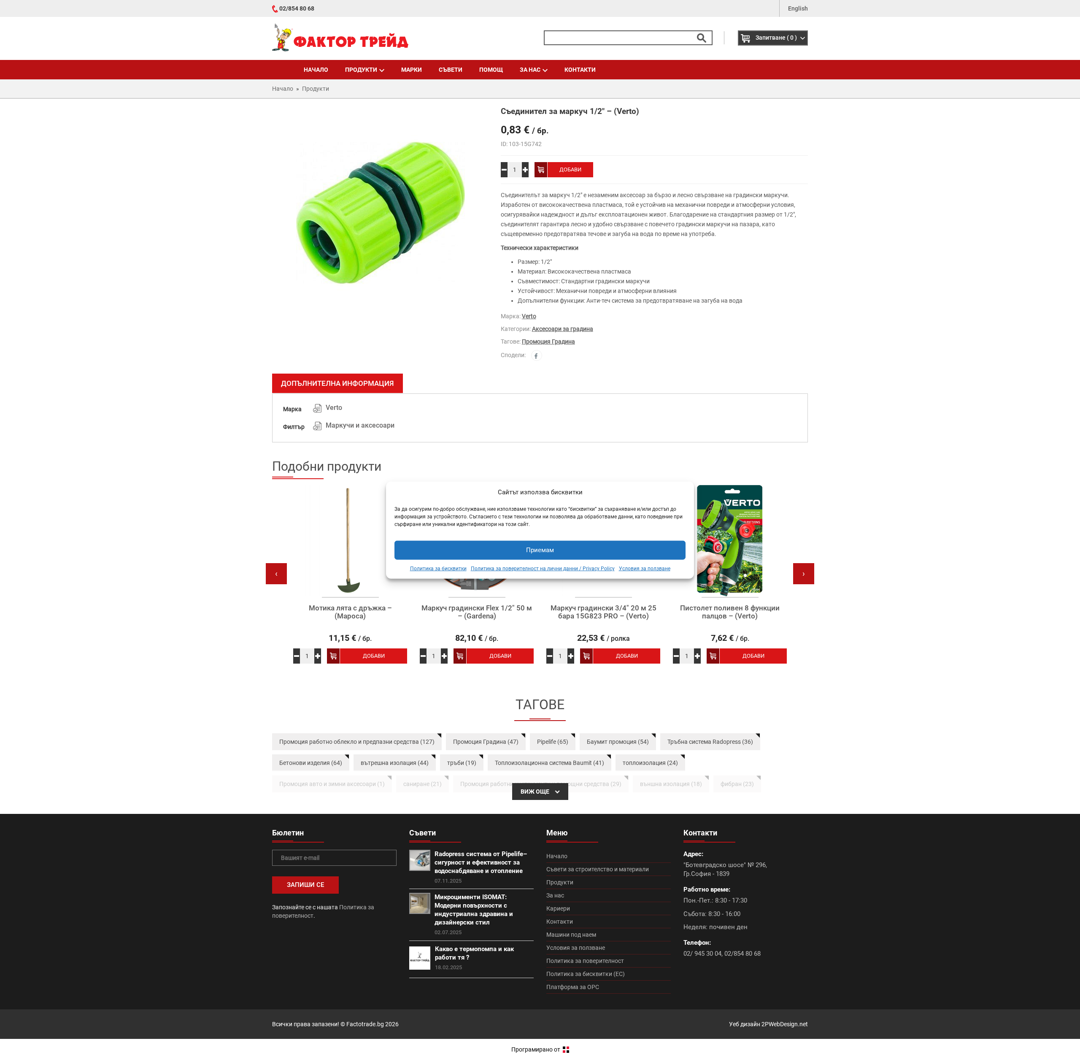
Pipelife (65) (552, 741)
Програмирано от (536, 1049)
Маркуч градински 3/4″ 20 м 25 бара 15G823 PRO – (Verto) (603, 612)
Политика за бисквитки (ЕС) (585, 974)
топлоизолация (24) (650, 762)
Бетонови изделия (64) (310, 762)
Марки (411, 69)
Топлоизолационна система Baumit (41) (549, 762)
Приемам (540, 550)
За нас (530, 69)
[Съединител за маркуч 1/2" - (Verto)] (380, 212)
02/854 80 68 (296, 8)
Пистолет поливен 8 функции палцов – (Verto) (730, 612)
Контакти (580, 69)
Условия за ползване (644, 569)
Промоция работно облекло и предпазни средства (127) (357, 741)
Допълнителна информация (337, 383)
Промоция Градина (548, 341)
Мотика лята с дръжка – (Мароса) (350, 612)
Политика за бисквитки (438, 569)
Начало (316, 69)
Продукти (361, 69)
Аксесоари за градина (562, 328)
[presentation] (276, 573)
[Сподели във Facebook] (536, 355)
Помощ (491, 69)
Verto (529, 316)
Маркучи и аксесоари (360, 425)
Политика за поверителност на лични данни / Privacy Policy (543, 569)
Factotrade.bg (365, 1024)
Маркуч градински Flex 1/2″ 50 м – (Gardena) (476, 612)
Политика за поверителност (585, 960)
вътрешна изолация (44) (395, 762)
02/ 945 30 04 (702, 953)
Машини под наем (571, 934)
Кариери (558, 908)
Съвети (450, 69)
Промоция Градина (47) (485, 741)
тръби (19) (461, 762)
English (798, 8)
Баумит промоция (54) (618, 741)
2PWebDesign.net (784, 1024)
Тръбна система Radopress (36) (710, 741)
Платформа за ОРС (572, 987)
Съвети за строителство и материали (597, 869)
